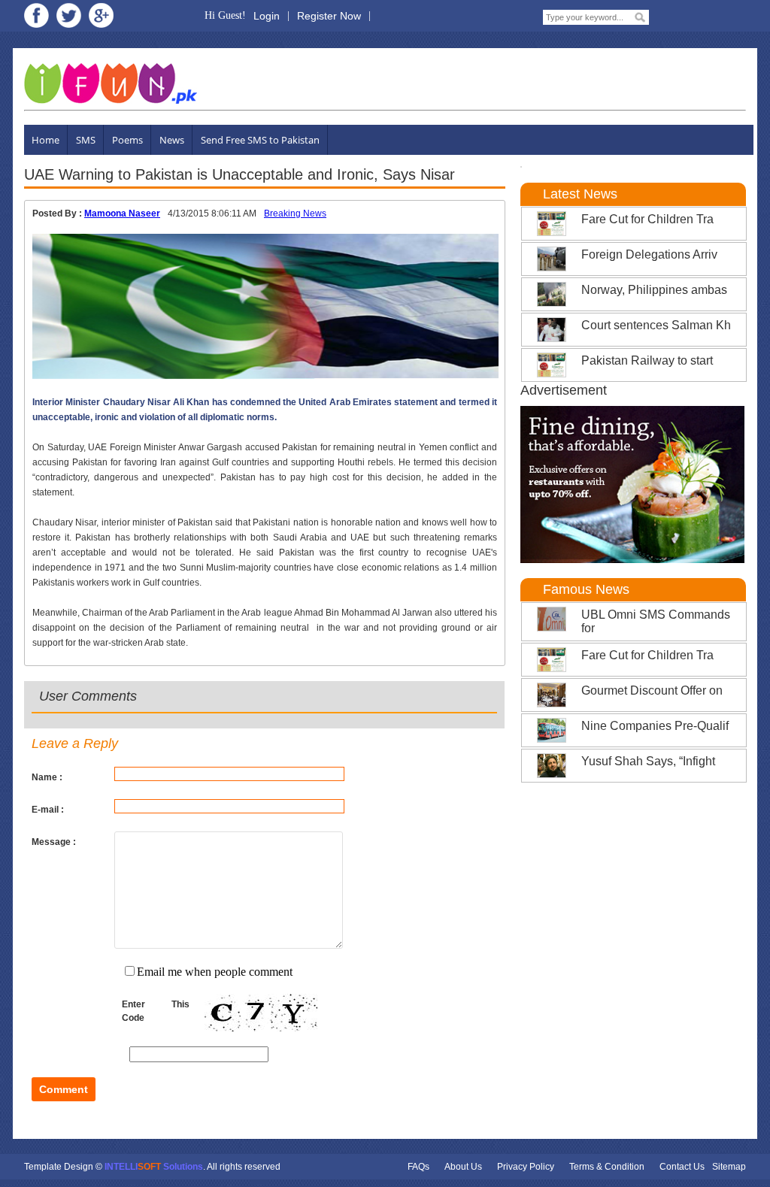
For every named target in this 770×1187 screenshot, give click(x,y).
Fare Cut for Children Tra (647, 219)
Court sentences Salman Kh (656, 325)
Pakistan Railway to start (647, 360)
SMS (85, 140)
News (171, 140)
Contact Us (682, 1166)
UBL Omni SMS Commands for (655, 621)
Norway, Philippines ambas (654, 289)
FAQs (418, 1166)
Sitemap (729, 1166)
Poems (127, 140)
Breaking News (295, 213)
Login (266, 16)
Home (45, 140)
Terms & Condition (606, 1166)
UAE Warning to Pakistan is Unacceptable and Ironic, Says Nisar (239, 174)
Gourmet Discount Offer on (652, 690)
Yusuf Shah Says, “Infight (648, 761)
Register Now (329, 16)
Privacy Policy (525, 1166)
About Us (463, 1166)
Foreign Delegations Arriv (649, 254)
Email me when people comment (215, 971)
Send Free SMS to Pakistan (260, 140)
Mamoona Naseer (122, 213)
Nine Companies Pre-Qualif (655, 725)
